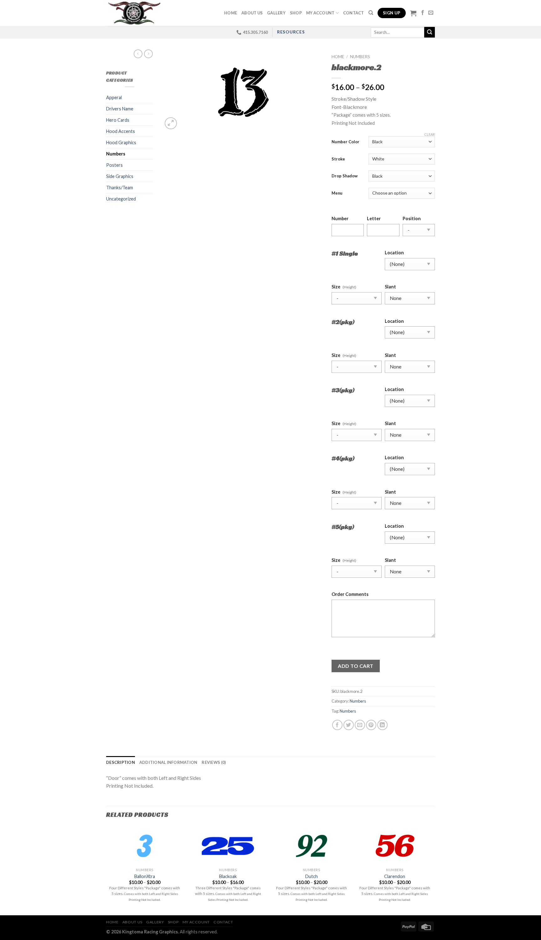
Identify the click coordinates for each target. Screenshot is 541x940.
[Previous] (106, 870)
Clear (429, 134)
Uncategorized (121, 198)
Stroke (338, 158)
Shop (296, 12)
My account (320, 12)
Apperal (114, 97)
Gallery (276, 12)
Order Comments (350, 594)
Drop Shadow (345, 175)
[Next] (433, 870)
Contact (353, 12)
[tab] (120, 762)
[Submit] (429, 32)
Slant (390, 286)
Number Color (345, 141)
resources (291, 31)
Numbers (115, 153)
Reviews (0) (214, 762)
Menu (337, 193)
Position (412, 218)
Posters (114, 165)
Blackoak (228, 876)
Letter (374, 218)
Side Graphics (119, 176)
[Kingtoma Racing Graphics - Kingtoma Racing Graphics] (133, 13)
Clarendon (394, 876)
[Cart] (413, 13)
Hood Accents (120, 131)
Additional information (168, 762)
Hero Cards (117, 120)
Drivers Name (119, 108)
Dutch (311, 876)
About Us (252, 12)
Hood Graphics (121, 142)
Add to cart (355, 666)
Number (340, 218)
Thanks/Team (119, 187)
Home (230, 12)
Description (120, 762)
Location (394, 252)
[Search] (370, 13)
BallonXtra (144, 876)
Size (336, 286)
